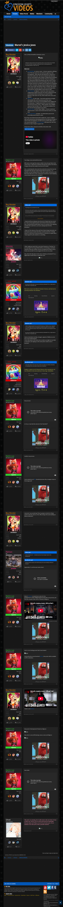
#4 (56, 260)
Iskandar (25, 260)
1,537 (19, 582)
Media (32, 14)
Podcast (28, 895)
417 (18, 847)
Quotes (53, 295)
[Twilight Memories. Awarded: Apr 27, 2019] (13, 186)
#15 (56, 764)
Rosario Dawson (40, 122)
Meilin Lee (26, 198)
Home (8, 14)
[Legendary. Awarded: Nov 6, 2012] (9, 271)
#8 (56, 450)
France (19, 574)
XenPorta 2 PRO (8, 855)
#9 (56, 507)
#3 (56, 240)
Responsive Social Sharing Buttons (50, 905)
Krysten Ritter (31, 71)
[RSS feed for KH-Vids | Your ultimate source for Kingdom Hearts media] (45, 891)
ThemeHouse (46, 901)
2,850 (19, 313)
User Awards (31, 297)
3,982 (19, 190)
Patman (25, 590)
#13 (56, 684)
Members (39, 14)
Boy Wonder (23, 47)
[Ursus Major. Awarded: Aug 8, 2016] (9, 309)
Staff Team (32, 895)
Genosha (19, 79)
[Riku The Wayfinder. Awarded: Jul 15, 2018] (18, 309)
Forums (15, 14)
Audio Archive (17, 895)
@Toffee (32, 708)
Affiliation (37, 895)
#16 (56, 813)
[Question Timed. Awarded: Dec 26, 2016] (13, 83)
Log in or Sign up (54, 1)
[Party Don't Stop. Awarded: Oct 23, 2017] (13, 843)
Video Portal (24, 14)
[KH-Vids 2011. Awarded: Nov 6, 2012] (18, 578)
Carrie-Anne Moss (32, 113)
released (30, 596)
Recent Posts (8, 16)
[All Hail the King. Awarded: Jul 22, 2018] (9, 83)
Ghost (8, 820)
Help (56, 884)
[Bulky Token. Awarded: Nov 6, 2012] (13, 578)
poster (41, 656)
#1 (56, 153)
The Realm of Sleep (17, 305)
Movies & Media (14, 47)
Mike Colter (30, 98)
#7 (56, 394)
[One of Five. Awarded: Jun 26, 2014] (13, 271)
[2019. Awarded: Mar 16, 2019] (18, 186)
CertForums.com (47, 906)
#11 (56, 590)
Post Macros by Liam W (50, 896)
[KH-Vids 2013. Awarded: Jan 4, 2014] (9, 578)
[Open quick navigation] (58, 19)
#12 (56, 644)
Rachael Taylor (31, 109)
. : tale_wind (26, 316)
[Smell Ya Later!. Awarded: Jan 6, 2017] (18, 843)
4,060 (19, 275)
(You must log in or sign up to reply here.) (50, 853)
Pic (29, 295)
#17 (56, 830)
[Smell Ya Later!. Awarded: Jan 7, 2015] (18, 271)
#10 (56, 524)
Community (48, 14)
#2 (56, 198)
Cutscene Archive (10, 895)
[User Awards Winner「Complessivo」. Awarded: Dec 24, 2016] (18, 83)
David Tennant (31, 91)
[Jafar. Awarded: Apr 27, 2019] (9, 186)
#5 (56, 316)
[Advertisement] (31, 32)
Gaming (35, 295)
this (35, 479)
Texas (20, 267)
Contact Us (50, 884)
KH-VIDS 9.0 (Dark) (10, 884)
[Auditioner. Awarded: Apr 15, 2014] (13, 309)
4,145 (19, 87)
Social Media (44, 295)
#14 (56, 714)
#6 (56, 348)
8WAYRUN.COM (23, 855)
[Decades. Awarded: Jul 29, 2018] (9, 843)
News (5, 895)
